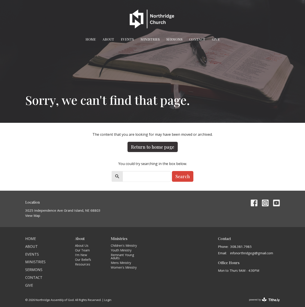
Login (107, 300)
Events (127, 39)
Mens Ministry (121, 263)
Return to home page (152, 147)
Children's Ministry (124, 245)
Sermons (174, 39)
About (108, 39)
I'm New (81, 255)
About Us (81, 245)
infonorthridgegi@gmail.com (251, 253)
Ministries (150, 39)
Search (182, 176)
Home (91, 39)
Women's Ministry (124, 267)
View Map (32, 215)
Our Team (82, 250)
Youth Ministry (121, 250)
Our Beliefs (83, 259)
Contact (197, 39)
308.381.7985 (241, 246)
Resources (82, 264)
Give (216, 39)
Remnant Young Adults (122, 256)
